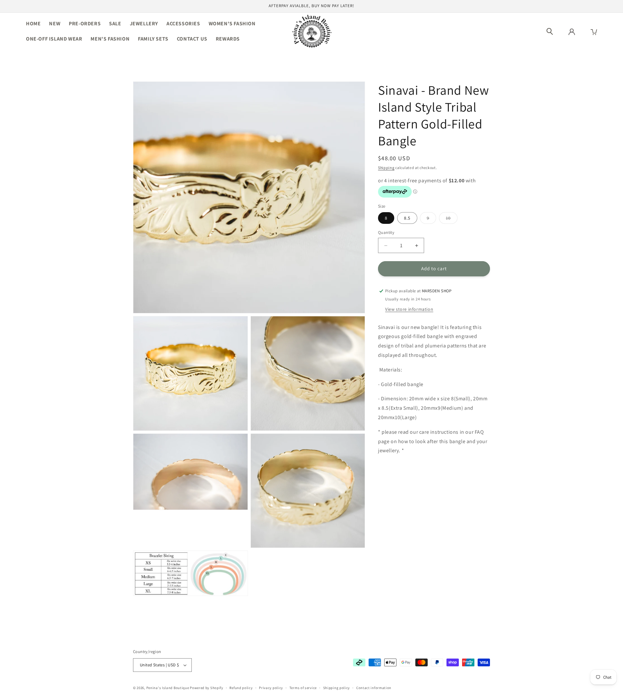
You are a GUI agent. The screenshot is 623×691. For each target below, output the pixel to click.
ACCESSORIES (183, 23)
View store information (409, 309)
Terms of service (303, 687)
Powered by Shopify (206, 687)
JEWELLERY (144, 23)
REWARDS (228, 38)
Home (33, 23)
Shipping (386, 167)
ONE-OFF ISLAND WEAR (54, 38)
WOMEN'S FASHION (232, 23)
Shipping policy (336, 687)
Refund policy (240, 687)
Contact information (373, 687)
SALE (115, 23)
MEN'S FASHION (110, 38)
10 (452, 219)
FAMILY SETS (153, 38)
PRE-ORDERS (85, 23)
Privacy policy (271, 687)
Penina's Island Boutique (168, 687)
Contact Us (192, 38)
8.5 (407, 218)
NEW (54, 23)
